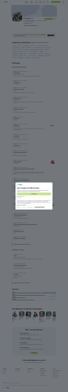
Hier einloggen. (19, 197)
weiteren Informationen (20, 203)
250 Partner (25, 200)
